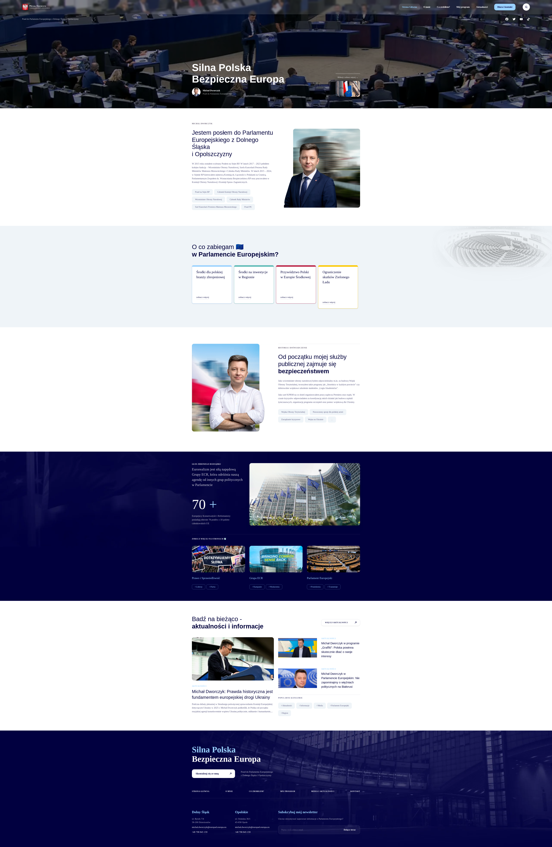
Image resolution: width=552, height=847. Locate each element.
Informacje (304, 706)
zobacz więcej (202, 297)
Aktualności (482, 7)
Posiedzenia (316, 587)
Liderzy (199, 587)
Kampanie (258, 587)
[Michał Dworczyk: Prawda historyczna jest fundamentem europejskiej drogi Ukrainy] (233, 658)
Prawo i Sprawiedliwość (206, 578)
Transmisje (333, 587)
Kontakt (355, 791)
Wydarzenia (274, 587)
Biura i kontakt (504, 7)
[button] (257, 517)
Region (285, 713)
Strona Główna (409, 7)
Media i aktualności (322, 791)
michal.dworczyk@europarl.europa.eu (209, 827)
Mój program (463, 7)
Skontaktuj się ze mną (207, 773)
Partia (213, 587)
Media (320, 706)
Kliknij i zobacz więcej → (348, 77)
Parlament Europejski (319, 578)
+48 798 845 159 (199, 832)
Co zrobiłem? (443, 7)
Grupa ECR (256, 578)
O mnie (426, 7)
